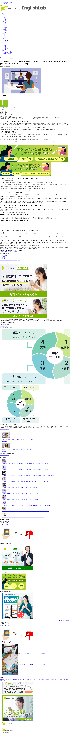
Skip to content (2, 0)
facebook (3, 256)
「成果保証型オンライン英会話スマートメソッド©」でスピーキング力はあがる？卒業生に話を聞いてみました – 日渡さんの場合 (26, 505)
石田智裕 (65, 679)
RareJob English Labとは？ (7, 2)
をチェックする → (9, 251)
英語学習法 (10, 260)
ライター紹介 (4, 3)
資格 (60, 679)
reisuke (57, 679)
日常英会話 (14, 679)
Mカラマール (37, 679)
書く (5, 35)
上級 (5, 18)
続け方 (6, 27)
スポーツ (6, 48)
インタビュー (15, 260)
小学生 (6, 41)
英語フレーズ (28, 679)
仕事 (5, 22)
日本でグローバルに (8, 51)
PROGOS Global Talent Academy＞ (63, 620)
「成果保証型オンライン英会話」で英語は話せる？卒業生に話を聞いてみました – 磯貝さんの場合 (20, 493)
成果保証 (6, 260)
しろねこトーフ (43, 679)
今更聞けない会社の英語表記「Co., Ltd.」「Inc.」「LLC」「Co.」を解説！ (31, 653)
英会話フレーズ (6, 679)
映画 (5, 45)
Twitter (3, 13)
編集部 (19, 260)
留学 (5, 23)
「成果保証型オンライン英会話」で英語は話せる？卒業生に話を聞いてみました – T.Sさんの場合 (20, 487)
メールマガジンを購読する (5, 524)
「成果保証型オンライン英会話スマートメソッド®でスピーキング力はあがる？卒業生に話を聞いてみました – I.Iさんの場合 (25, 481)
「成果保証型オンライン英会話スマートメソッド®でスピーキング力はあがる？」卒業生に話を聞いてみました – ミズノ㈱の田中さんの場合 (28, 475)
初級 (5, 20)
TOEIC (6, 30)
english (1, 679)
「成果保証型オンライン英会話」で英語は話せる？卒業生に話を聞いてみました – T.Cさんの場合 (20, 499)
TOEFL (6, 31)
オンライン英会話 (32, 679)
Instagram (4, 14)
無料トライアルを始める (4, 324)
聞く (5, 36)
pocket (3, 258)
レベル (3, 17)
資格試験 (4, 29)
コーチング (2, 260)
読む (5, 37)
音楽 (5, 46)
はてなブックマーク (6, 257)
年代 (3, 38)
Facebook (4, 12)
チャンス (4, 50)
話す (5, 34)
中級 (5, 19)
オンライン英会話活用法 (6, 53)
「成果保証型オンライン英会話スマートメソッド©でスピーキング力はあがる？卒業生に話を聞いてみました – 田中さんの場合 (25, 511)
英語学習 (10, 679)
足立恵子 (25, 679)
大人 (5, 39)
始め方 (6, 28)
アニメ (6, 47)
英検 (5, 32)
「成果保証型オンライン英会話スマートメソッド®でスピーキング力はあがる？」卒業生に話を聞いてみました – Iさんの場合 (25, 469)
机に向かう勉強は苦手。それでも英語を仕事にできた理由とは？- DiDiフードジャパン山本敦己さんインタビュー (23, 517)
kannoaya (46, 679)
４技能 (3, 33)
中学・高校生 (7, 40)
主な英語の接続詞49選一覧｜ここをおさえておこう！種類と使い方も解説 (31, 664)
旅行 (5, 49)
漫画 (40, 679)
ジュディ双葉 (54, 679)
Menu (1, 57)
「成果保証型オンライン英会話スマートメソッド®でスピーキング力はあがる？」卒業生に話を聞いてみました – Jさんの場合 (25, 463)
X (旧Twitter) (4, 255)
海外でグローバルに (8, 52)
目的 (3, 21)
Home (3, 16)
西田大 (68, 679)
